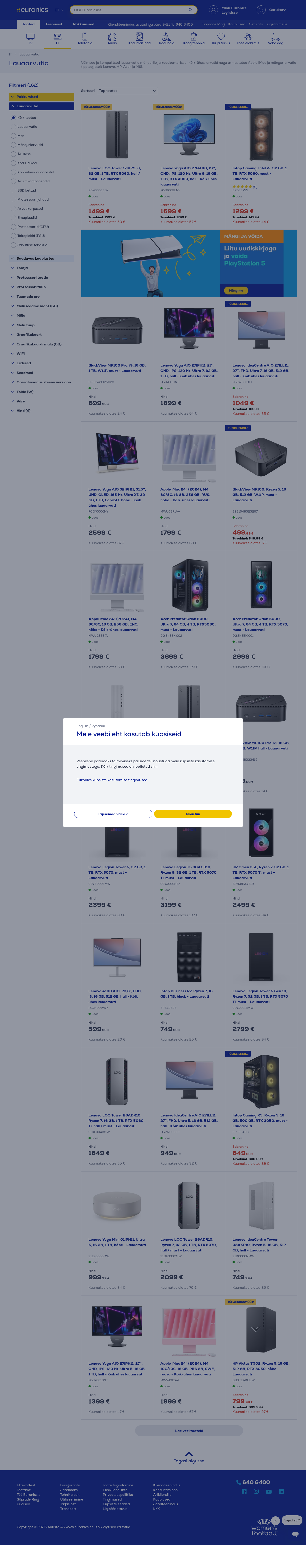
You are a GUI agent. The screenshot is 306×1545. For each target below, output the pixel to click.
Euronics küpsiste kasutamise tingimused (111, 780)
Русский (98, 726)
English (82, 726)
